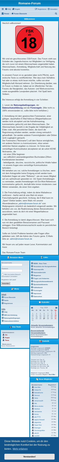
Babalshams (38, 392)
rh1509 (36, 436)
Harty (36, 398)
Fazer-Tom (38, 425)
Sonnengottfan (39, 430)
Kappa (7, 337)
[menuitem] (8, 9)
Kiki (35, 403)
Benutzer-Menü (16, 257)
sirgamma (37, 422)
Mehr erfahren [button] (20, 449)
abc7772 (37, 417)
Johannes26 (38, 401)
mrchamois (38, 411)
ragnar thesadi (39, 419)
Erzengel (37, 428)
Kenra (36, 414)
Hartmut (37, 409)
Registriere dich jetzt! (9, 279)
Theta (7, 340)
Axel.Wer (52, 374)
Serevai (37, 395)
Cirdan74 (37, 390)
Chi (6, 335)
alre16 (36, 433)
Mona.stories (38, 406)
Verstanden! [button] (29, 456)
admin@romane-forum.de (30, 203)
